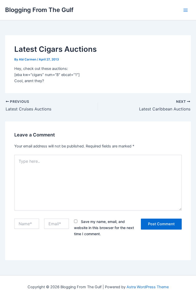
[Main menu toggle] (185, 10)
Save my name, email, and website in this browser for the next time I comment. (104, 227)
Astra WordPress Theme (148, 287)
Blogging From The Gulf (39, 10)
